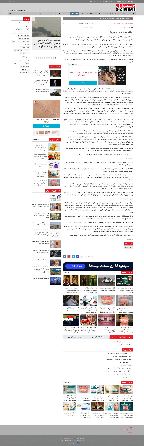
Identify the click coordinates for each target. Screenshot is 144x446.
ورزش (67, 14)
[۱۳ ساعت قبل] (55, 92)
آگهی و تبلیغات (108, 1)
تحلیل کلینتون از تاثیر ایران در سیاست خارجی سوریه (118, 371)
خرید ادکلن (16, 32)
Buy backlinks (18, 51)
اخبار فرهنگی (123, 23)
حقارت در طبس (127, 377)
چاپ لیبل (26, 51)
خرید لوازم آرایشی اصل (23, 35)
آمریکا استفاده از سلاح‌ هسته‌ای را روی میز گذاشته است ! (41, 90)
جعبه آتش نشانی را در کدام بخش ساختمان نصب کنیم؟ (40, 242)
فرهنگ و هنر (74, 14)
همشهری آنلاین (125, 7)
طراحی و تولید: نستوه (71, 443)
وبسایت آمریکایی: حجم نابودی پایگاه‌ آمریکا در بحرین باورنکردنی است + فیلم (47, 43)
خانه (131, 14)
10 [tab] (36, 57)
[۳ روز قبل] (55, 234)
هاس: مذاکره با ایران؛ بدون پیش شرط (121, 356)
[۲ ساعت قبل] (46, 27)
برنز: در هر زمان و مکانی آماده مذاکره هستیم (119, 368)
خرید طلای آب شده (24, 38)
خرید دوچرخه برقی (24, 48)
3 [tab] (51, 57)
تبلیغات (130, 432)
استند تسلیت (16, 41)
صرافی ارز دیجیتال (24, 54)
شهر (96, 14)
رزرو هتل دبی (25, 69)
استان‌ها (61, 14)
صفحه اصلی (130, 23)
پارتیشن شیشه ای (24, 60)
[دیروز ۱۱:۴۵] (55, 207)
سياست (117, 14)
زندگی (86, 14)
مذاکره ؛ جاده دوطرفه (125, 365)
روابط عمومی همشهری (90, 1)
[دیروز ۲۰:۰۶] (55, 73)
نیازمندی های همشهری (119, 1)
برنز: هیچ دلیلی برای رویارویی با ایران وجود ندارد (119, 359)
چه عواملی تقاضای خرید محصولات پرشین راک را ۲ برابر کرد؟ (40, 224)
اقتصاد (106, 14)
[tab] (121, 337)
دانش (81, 14)
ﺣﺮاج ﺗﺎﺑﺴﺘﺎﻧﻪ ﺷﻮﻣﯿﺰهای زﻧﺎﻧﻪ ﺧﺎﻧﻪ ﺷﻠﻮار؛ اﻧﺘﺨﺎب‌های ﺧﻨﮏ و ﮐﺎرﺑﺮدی (40, 205)
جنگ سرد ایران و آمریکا (121, 32)
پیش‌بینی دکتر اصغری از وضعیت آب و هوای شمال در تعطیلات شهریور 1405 (41, 271)
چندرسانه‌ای (54, 14)
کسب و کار (41, 14)
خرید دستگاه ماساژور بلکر (22, 29)
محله (91, 14)
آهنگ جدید (26, 44)
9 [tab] (38, 57)
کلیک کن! (83, 83)
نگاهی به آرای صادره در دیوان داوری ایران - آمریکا (119, 353)
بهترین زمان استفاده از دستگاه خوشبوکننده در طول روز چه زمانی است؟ (41, 215)
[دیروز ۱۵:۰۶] (55, 197)
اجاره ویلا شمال (25, 32)
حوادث (34, 14)
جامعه (100, 14)
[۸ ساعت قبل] (55, 82)
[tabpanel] (46, 33)
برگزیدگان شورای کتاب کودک (124, 345)
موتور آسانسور (25, 26)
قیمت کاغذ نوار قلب (44, 195)
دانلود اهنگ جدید (24, 66)
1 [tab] (55, 57)
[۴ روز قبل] (55, 253)
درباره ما (130, 427)
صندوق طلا (26, 57)
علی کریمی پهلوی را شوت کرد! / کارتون (121, 342)
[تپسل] (70, 64)
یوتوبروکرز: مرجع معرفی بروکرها (21, 63)
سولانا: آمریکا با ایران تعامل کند (123, 374)
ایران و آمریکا (128, 248)
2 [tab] (53, 57)
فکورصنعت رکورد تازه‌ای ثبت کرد (41, 278)
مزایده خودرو (26, 41)
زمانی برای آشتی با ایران (125, 362)
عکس (47, 14)
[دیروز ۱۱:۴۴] (55, 216)
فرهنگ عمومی (115, 23)
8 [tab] (40, 57)
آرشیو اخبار (124, 14)
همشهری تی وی (100, 1)
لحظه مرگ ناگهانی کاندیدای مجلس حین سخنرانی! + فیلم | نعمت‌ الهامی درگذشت (41, 82)
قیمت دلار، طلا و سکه (126, 430)
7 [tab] (42, 57)
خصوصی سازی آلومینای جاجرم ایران (41, 261)
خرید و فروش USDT (24, 23)
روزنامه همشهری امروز (130, 1)
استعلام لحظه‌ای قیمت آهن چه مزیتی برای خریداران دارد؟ (41, 251)
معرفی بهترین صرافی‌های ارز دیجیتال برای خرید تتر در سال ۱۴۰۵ (42, 234)
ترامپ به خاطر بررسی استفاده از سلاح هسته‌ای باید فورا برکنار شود (113, 18)
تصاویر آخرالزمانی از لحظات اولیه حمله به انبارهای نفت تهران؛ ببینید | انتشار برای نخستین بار (40, 73)
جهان (111, 14)
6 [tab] (44, 57)
